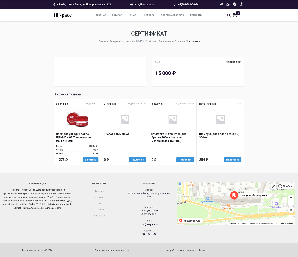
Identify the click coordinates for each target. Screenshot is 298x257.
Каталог (117, 15)
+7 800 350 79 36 (149, 214)
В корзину (90, 159)
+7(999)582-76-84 (188, 4)
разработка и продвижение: (186, 250)
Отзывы (99, 209)
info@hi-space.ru (144, 4)
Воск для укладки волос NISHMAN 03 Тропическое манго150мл (73, 137)
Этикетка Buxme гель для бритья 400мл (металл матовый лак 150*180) (168, 137)
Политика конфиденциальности (112, 250)
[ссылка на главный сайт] (62, 15)
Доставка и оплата (172, 15)
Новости (149, 15)
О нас (133, 15)
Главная (101, 15)
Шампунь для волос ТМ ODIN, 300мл (219, 135)
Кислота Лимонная (116, 134)
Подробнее (137, 159)
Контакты (196, 15)
